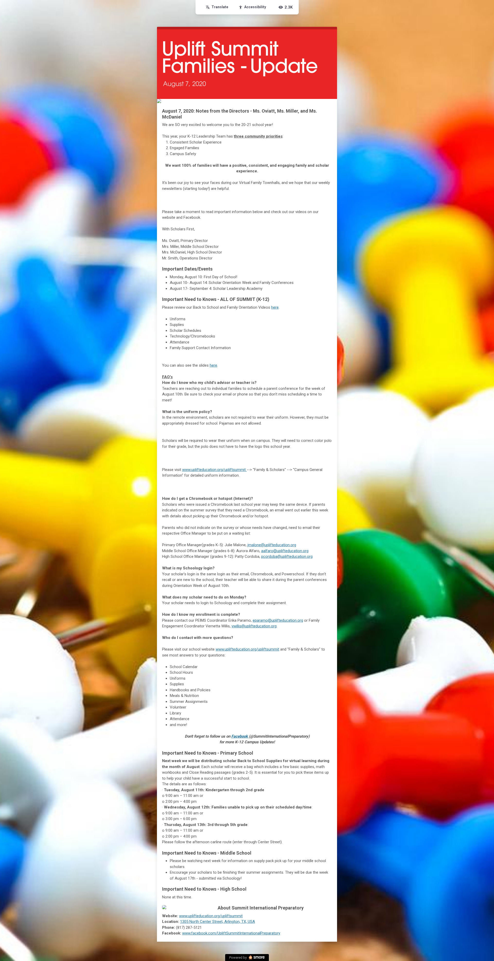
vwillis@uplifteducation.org (254, 626)
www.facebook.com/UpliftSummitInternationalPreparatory (231, 933)
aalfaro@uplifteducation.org (284, 551)
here (275, 307)
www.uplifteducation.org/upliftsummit (214, 469)
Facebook (240, 736)
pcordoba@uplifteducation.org (287, 556)
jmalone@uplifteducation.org (272, 545)
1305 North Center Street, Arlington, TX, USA (217, 921)
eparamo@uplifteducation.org (278, 620)
